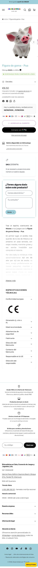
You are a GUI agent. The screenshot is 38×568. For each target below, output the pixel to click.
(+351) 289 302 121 (8, 489)
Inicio (6, 19)
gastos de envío (24, 91)
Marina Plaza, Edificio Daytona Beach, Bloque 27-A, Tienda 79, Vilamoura (19, 475)
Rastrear (29, 445)
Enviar (9, 212)
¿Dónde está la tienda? (14, 149)
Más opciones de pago (19, 135)
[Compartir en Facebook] (3, 101)
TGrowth (26, 562)
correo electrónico (18, 535)
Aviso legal (8, 554)
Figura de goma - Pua (16, 19)
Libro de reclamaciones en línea (23, 554)
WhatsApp (6, 535)
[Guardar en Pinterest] (7, 101)
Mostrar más (11, 281)
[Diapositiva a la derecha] (33, 42)
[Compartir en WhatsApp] (10, 101)
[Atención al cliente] (29, 10)
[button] (3, 10)
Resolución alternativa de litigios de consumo (20, 557)
